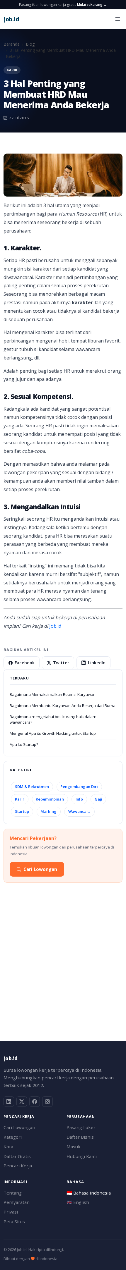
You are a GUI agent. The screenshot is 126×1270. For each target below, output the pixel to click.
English (78, 1202)
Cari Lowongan (40, 869)
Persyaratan (17, 1202)
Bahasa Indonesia (89, 1193)
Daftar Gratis (17, 1156)
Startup (22, 811)
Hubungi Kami (82, 1156)
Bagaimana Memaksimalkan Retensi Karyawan (53, 694)
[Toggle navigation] (117, 19)
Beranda (12, 44)
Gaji (98, 799)
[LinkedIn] (9, 1101)
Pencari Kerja (18, 1166)
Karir (19, 799)
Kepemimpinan (50, 799)
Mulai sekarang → (92, 4)
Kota (8, 1146)
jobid (11, 19)
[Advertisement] (63, 964)
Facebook (25, 662)
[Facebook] (34, 1101)
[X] (21, 1101)
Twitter (61, 662)
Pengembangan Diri (79, 786)
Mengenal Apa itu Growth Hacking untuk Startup (53, 733)
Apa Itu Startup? (24, 744)
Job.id (55, 626)
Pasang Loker (81, 1127)
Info (79, 799)
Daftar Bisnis (80, 1137)
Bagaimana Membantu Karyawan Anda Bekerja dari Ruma (62, 705)
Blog (30, 44)
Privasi (11, 1212)
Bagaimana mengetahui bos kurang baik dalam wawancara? (53, 719)
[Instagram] (47, 1101)
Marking (48, 811)
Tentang (13, 1193)
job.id (10, 1058)
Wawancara (79, 811)
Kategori (13, 1137)
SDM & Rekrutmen (32, 786)
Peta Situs (14, 1221)
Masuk (74, 1146)
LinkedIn (96, 662)
